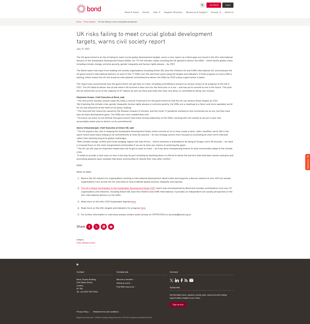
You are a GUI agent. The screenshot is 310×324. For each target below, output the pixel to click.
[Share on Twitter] (96, 227)
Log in (228, 5)
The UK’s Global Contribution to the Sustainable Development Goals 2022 (118, 188)
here (133, 202)
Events (145, 12)
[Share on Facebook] (89, 227)
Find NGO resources (125, 287)
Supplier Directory (173, 12)
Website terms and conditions (106, 312)
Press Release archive (86, 243)
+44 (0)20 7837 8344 (89, 292)
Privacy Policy (83, 312)
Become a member (124, 280)
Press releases (90, 22)
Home (79, 22)
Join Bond (213, 5)
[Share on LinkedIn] (104, 227)
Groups (215, 12)
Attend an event (123, 283)
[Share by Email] (111, 227)
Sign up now (178, 305)
